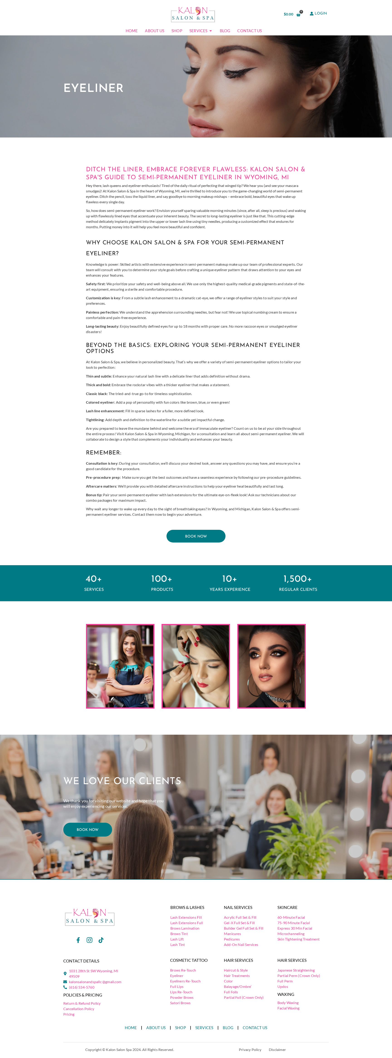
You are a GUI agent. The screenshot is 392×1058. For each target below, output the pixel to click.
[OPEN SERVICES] (211, 31)
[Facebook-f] (78, 940)
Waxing (285, 994)
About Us (156, 1027)
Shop (180, 1027)
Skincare (287, 907)
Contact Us (255, 1027)
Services (204, 1027)
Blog (228, 1027)
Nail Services (238, 907)
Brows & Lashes (187, 907)
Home (131, 1027)
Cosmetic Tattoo (189, 960)
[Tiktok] (101, 940)
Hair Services (238, 960)
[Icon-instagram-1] (89, 940)
